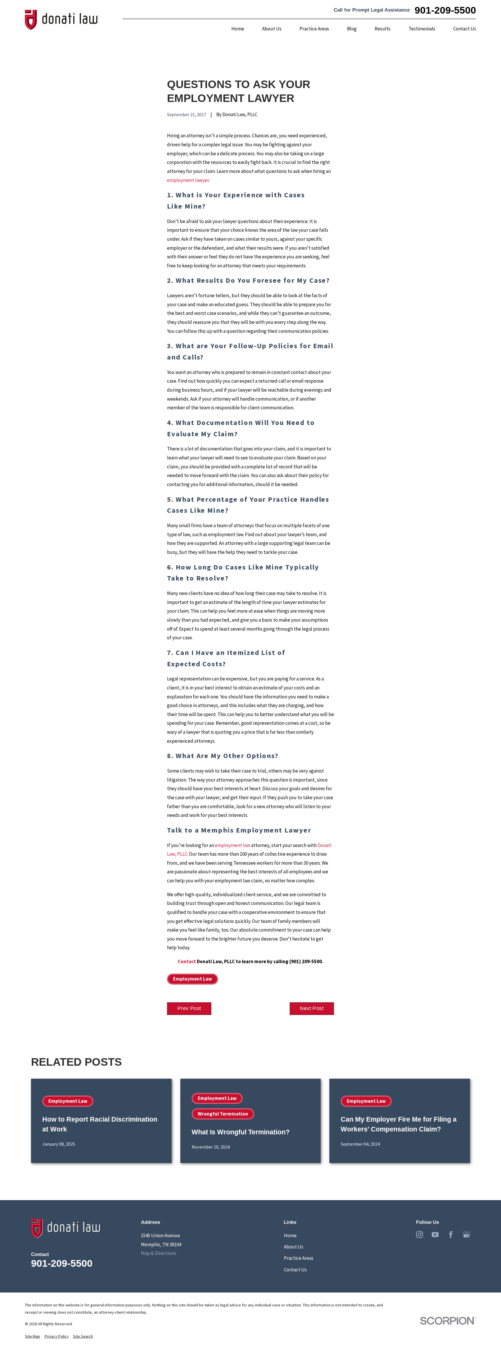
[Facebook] (450, 1234)
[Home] (61, 20)
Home (290, 1235)
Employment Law (192, 979)
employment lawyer (188, 180)
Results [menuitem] (383, 28)
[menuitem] (32, 1336)
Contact (187, 961)
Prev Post (189, 1008)
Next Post (312, 1008)
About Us (293, 1247)
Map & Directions (158, 1253)
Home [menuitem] (237, 28)
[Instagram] (419, 1234)
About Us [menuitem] (272, 28)
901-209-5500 (445, 10)
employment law (232, 845)
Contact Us (295, 1269)
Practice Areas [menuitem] (314, 28)
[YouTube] (435, 1234)
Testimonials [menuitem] (422, 28)
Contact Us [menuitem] (464, 28)
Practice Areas (298, 1258)
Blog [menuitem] (352, 28)
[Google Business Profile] (466, 1234)
